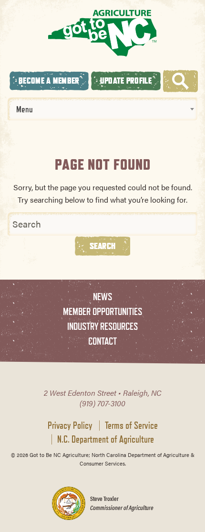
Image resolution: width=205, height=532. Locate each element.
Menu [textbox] (24, 109)
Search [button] (103, 245)
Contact (102, 341)
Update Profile (126, 81)
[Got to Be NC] (102, 32)
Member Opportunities (102, 311)
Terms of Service (131, 425)
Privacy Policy (70, 425)
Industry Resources (102, 326)
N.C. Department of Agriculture (105, 439)
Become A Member (49, 81)
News (102, 297)
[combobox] (102, 109)
